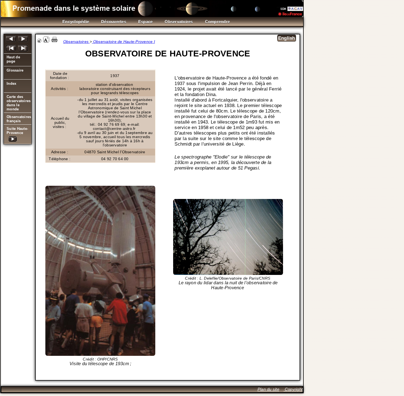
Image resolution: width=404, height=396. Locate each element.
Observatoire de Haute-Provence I (123, 42)
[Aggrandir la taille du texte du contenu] (46, 41)
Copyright (293, 389)
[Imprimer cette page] (54, 41)
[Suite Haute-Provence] (17, 140)
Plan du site (268, 389)
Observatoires (76, 42)
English (286, 38)
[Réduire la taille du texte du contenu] (39, 41)
